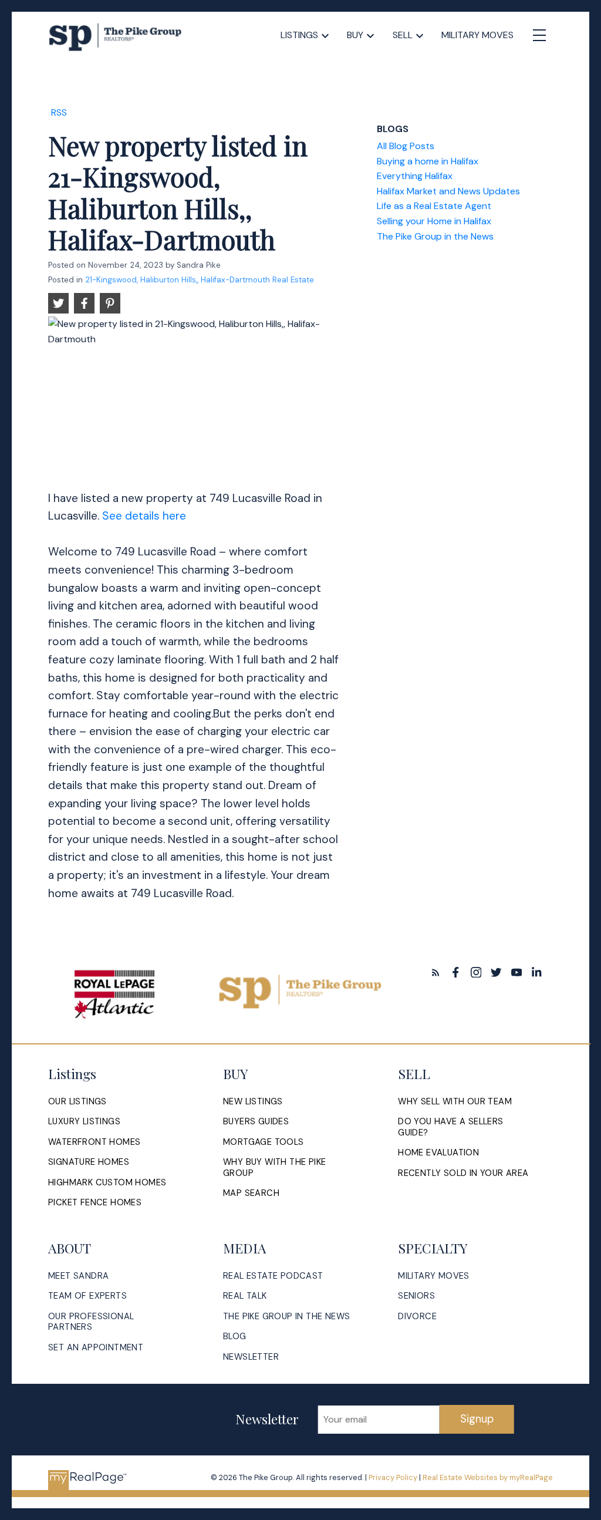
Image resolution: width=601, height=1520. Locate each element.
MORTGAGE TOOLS (263, 1142)
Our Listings (77, 1101)
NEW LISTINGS (253, 1101)
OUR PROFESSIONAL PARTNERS (91, 1322)
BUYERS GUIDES (256, 1121)
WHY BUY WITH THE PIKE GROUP (274, 1167)
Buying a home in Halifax (427, 161)
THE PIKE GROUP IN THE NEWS (286, 1316)
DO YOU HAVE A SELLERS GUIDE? (450, 1127)
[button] (435, 972)
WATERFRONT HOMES (94, 1142)
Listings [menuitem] (299, 35)
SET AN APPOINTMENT (95, 1347)
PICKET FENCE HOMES (94, 1202)
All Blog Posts (405, 146)
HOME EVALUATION (438, 1152)
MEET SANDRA (78, 1276)
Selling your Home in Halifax (434, 221)
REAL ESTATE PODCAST (273, 1276)
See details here (144, 515)
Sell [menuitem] (403, 35)
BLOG (235, 1336)
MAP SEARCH (251, 1193)
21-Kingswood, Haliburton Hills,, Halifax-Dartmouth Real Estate (199, 280)
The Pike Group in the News (435, 236)
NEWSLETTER (251, 1357)
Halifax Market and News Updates (448, 191)
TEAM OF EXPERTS (87, 1296)
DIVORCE (417, 1316)
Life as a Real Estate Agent (434, 206)
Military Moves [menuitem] (477, 35)
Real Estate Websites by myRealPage (488, 1477)
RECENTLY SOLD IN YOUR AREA (463, 1173)
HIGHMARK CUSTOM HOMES (107, 1182)
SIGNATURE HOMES (88, 1162)
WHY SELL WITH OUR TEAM (455, 1101)
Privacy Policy (393, 1477)
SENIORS (416, 1296)
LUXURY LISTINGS (84, 1121)
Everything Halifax (415, 176)
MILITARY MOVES (434, 1276)
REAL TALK (245, 1296)
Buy (355, 35)
